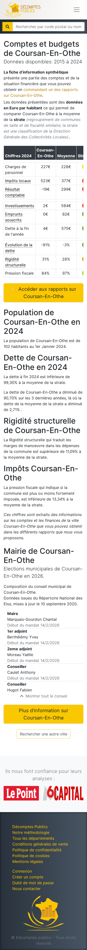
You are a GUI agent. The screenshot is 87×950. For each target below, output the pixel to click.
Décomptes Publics (30, 826)
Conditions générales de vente (40, 844)
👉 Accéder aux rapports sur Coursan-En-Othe (43, 292)
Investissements (19, 205)
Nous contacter (26, 888)
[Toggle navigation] (76, 9)
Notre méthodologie (30, 832)
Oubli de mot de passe (33, 882)
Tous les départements (33, 838)
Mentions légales (27, 861)
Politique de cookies (31, 855)
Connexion (22, 871)
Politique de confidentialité (36, 849)
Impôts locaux (18, 180)
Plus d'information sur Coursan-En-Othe (43, 714)
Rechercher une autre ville (43, 734)
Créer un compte (27, 877)
